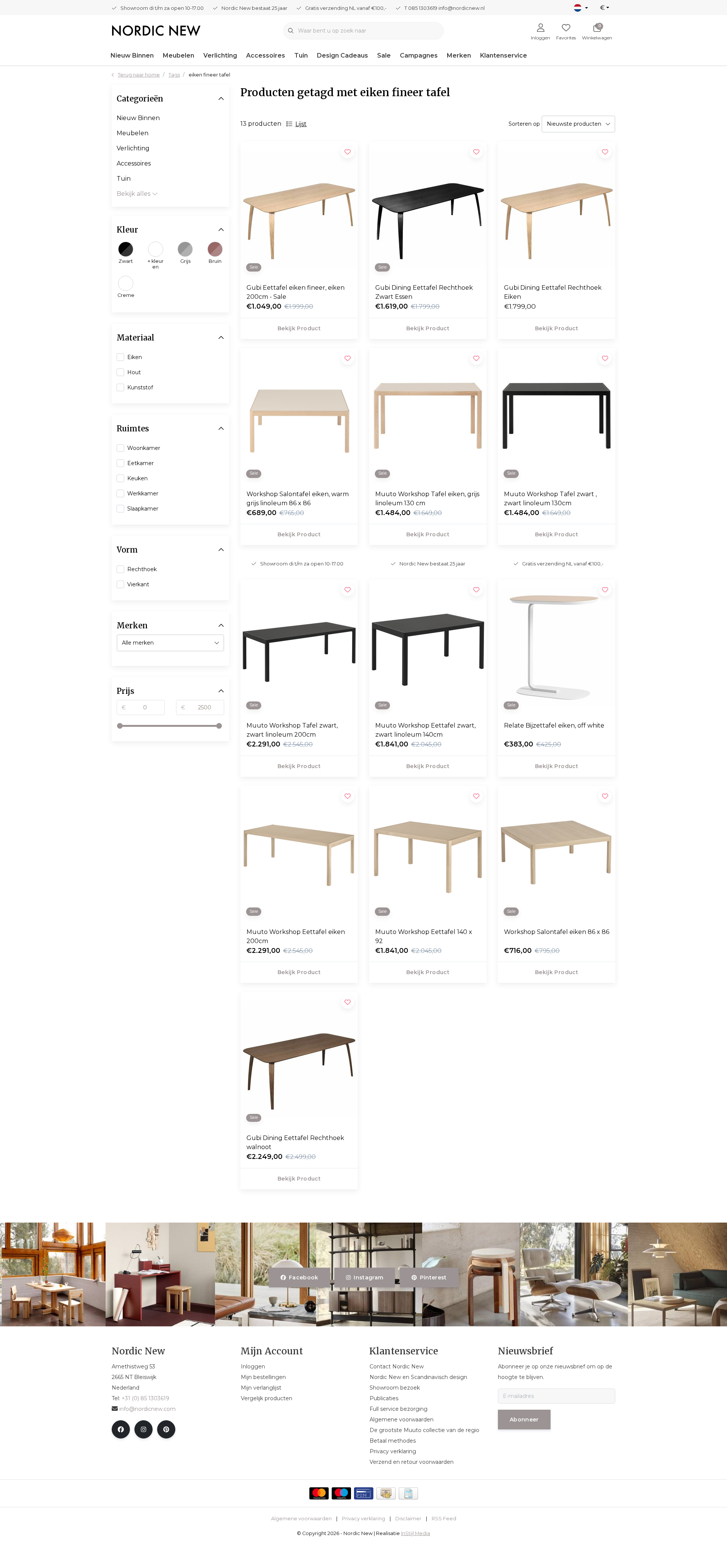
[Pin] (363, 1493)
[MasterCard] (319, 1493)
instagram (369, 1277)
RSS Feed (444, 1518)
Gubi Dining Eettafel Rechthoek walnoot (295, 1142)
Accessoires (265, 55)
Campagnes (419, 55)
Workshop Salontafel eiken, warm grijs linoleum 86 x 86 (297, 498)
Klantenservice (503, 55)
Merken (459, 55)
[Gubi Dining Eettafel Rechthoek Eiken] (556, 209)
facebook (303, 1277)
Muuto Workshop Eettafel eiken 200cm (295, 936)
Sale (384, 55)
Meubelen (178, 55)
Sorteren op (524, 123)
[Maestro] (341, 1493)
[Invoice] (408, 1493)
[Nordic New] (156, 30)
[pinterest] (166, 1429)
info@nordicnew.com (147, 1409)
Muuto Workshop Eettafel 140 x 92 (423, 936)
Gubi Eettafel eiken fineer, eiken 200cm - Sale (295, 292)
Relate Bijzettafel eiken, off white (554, 725)
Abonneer (524, 1419)
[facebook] (121, 1429)
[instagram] (143, 1429)
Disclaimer (408, 1518)
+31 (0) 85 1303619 (145, 1398)
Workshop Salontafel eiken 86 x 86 (556, 931)
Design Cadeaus (342, 55)
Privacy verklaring (363, 1518)
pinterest (433, 1277)
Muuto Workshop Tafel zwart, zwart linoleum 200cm (292, 730)
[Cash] (386, 1493)
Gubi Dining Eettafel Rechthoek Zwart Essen (424, 292)
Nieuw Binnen (132, 55)
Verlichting (220, 55)
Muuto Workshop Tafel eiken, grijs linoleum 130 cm (427, 498)
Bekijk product (299, 328)
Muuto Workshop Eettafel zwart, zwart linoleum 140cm (425, 730)
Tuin (301, 55)
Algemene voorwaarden (301, 1518)
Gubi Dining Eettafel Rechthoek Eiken (553, 292)
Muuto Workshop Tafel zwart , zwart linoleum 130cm (550, 498)
